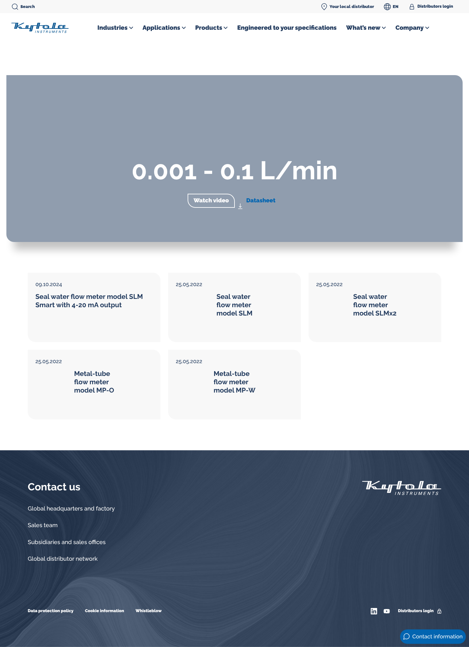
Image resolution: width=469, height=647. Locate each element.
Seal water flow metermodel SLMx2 (375, 304)
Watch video (211, 200)
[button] (115, 27)
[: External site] (375, 611)
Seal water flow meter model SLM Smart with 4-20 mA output (89, 300)
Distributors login (435, 6)
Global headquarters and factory (71, 508)
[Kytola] (40, 27)
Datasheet (260, 200)
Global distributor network (63, 559)
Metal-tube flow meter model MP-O (94, 382)
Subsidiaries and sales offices (67, 542)
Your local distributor (352, 6)
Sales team (43, 525)
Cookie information (104, 611)
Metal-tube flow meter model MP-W (235, 382)
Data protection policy (50, 611)
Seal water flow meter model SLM (235, 304)
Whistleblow (149, 611)
